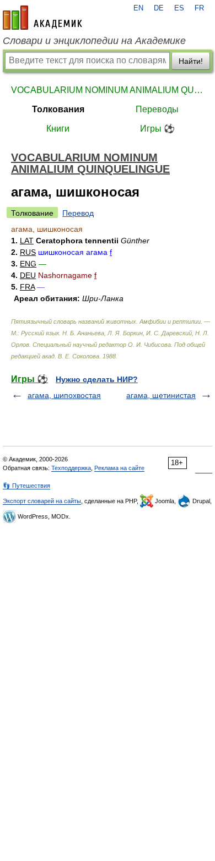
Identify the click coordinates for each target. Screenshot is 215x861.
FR (199, 8)
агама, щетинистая (161, 395)
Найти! (191, 61)
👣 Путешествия (26, 485)
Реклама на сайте (119, 468)
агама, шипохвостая (64, 395)
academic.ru (42, 18)
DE (159, 8)
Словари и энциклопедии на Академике (94, 40)
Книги (57, 128)
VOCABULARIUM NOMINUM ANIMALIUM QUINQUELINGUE (107, 90)
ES (179, 8)
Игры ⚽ (157, 128)
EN (138, 8)
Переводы (157, 109)
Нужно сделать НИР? (97, 379)
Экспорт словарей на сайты (42, 501)
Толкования (58, 109)
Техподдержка (71, 468)
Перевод (78, 213)
